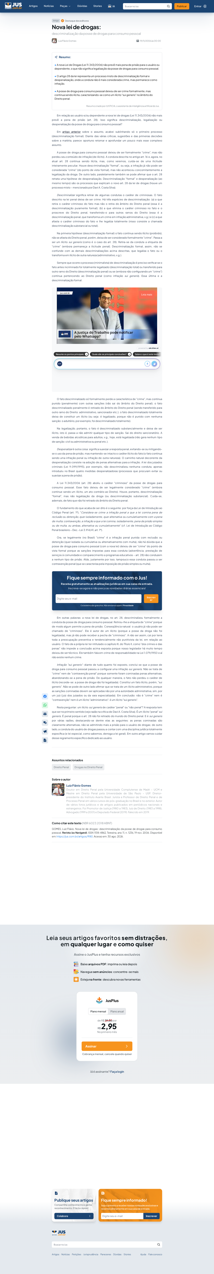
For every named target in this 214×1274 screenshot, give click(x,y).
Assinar (90, 1046)
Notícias (49, 6)
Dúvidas (82, 6)
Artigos (33, 6)
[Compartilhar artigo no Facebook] (45, 696)
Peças (63, 6)
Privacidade (128, 605)
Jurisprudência (90, 1254)
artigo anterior (71, 131)
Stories (97, 6)
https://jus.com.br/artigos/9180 (75, 836)
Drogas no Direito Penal (88, 767)
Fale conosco (155, 1254)
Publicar (182, 6)
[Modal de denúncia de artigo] (45, 731)
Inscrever (151, 598)
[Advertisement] (107, 879)
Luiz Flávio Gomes (78, 785)
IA (113, 6)
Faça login (117, 1071)
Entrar (197, 6)
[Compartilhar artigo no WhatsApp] (45, 705)
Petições (76, 1254)
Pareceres (105, 1254)
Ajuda (143, 1254)
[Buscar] (168, 6)
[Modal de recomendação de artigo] (45, 714)
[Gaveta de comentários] (45, 723)
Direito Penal (61, 767)
